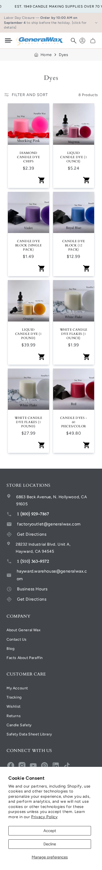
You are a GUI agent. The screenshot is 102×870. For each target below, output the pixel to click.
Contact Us (17, 639)
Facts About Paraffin (25, 658)
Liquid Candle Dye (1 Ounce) (73, 157)
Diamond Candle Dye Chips (28, 157)
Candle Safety (19, 725)
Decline (49, 844)
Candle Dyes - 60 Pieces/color (73, 422)
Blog (10, 648)
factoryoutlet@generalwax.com (49, 524)
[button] (73, 40)
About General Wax (24, 630)
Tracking (14, 697)
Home (46, 55)
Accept (49, 830)
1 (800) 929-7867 (33, 514)
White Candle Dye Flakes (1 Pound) (28, 422)
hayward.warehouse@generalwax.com (52, 575)
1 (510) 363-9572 (33, 561)
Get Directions (31, 534)
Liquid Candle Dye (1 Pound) (28, 334)
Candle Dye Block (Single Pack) (28, 245)
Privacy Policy (44, 816)
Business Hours (32, 588)
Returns (14, 716)
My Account (17, 688)
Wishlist (14, 706)
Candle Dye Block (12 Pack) (73, 245)
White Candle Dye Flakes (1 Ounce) (73, 334)
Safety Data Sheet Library (29, 734)
